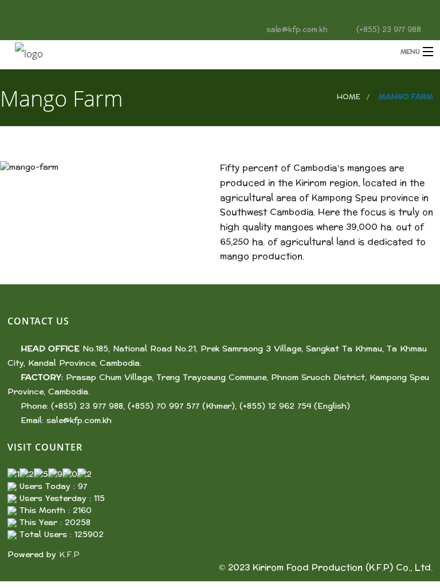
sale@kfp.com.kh (79, 420)
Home (348, 97)
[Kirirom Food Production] (169, 52)
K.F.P (69, 554)
